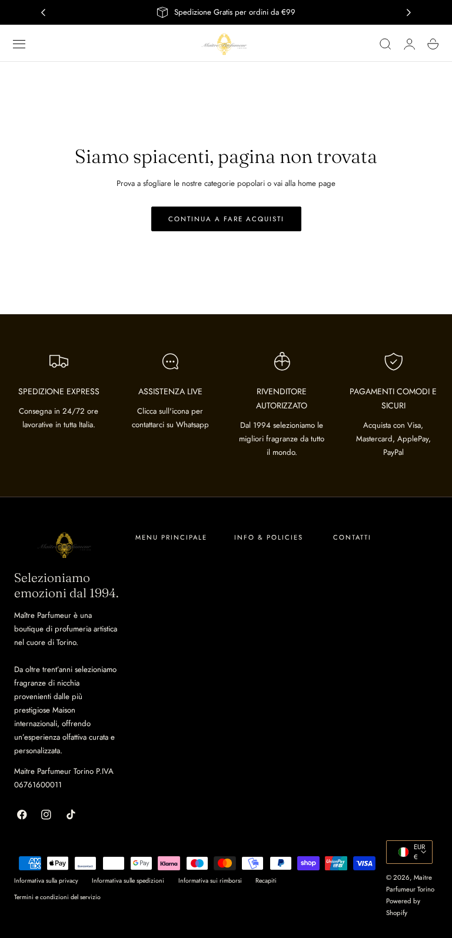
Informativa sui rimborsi (210, 880)
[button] (19, 44)
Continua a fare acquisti (226, 219)
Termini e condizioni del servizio (57, 897)
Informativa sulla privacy (46, 880)
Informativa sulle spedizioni (128, 880)
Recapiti (266, 880)
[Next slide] (409, 12)
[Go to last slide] (43, 12)
